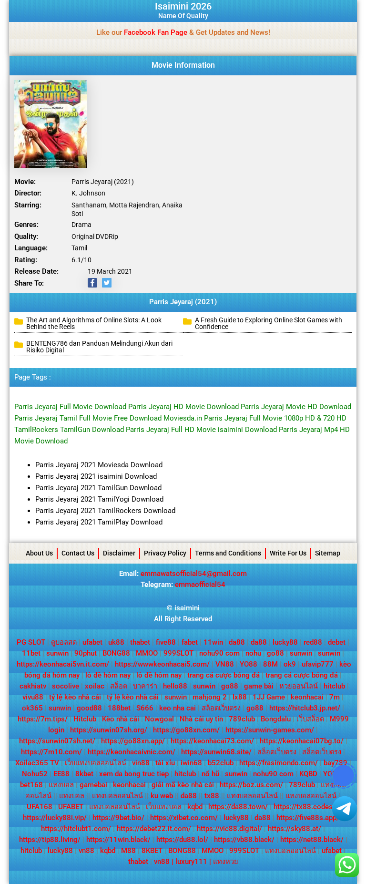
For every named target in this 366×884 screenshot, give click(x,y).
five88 (166, 642)
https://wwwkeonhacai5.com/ (162, 664)
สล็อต (118, 686)
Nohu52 (35, 774)
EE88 (61, 774)
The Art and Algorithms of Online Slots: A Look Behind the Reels (94, 323)
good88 (89, 708)
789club (242, 719)
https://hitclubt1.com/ (76, 828)
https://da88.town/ (238, 806)
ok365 (32, 708)
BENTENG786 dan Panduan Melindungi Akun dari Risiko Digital (99, 346)
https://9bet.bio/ (118, 817)
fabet (190, 642)
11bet (31, 653)
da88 (237, 642)
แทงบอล (61, 785)
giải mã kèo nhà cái (183, 785)
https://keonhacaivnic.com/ (131, 752)
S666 (144, 708)
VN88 (224, 664)
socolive (65, 686)
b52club (221, 763)
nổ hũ (210, 774)
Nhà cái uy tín (201, 719)
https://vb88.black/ (244, 839)
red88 (313, 642)
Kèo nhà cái (120, 719)
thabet (140, 642)
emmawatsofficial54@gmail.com (194, 573)
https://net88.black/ (312, 839)
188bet (119, 708)
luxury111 (191, 861)
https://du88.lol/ (182, 839)
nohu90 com (219, 653)
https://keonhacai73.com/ (212, 741)
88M (270, 664)
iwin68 (191, 763)
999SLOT (178, 653)
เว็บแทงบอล (164, 806)
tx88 (211, 795)
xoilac (94, 686)
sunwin (57, 653)
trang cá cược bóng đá (223, 675)
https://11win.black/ (118, 839)
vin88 (141, 763)
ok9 (290, 664)
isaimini (187, 608)
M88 (128, 850)
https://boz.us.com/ (251, 785)
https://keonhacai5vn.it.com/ (63, 664)
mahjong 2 (210, 697)
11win (213, 642)
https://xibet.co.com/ (184, 817)
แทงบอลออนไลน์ (117, 795)
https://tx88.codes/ (305, 806)
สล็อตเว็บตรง (221, 708)
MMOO (147, 653)
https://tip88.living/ (50, 839)
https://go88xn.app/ (133, 741)
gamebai (93, 785)
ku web (162, 795)
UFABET (70, 806)
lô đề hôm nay (108, 675)
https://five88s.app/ (307, 817)
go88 (275, 653)
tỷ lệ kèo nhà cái (75, 697)
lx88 (240, 697)
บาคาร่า (145, 686)
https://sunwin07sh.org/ (108, 730)
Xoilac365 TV (37, 763)
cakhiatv (33, 686)
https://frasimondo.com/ (278, 763)
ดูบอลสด (64, 642)
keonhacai (307, 697)
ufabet (92, 642)
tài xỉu (165, 763)
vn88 (86, 850)
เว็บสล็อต (310, 719)
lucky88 (285, 642)
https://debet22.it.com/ (154, 828)
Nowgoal (159, 719)
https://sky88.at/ (294, 828)
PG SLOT (31, 642)
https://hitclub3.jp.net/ (304, 708)
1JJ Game (269, 697)
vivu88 (32, 697)
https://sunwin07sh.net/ (57, 741)
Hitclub (84, 719)
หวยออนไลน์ (298, 686)
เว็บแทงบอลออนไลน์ (95, 763)
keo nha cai (177, 708)
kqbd (195, 806)
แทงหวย (225, 861)
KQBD (308, 774)
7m (334, 697)
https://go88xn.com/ (186, 730)
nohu (253, 653)
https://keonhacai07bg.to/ (302, 741)
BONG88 (116, 653)
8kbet (84, 774)
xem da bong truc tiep (134, 774)
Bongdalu (276, 719)
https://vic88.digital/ (229, 828)
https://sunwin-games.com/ (269, 730)
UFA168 (39, 806)
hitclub (334, 686)
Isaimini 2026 (183, 6)
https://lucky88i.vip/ (55, 817)
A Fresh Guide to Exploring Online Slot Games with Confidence (268, 323)
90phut (85, 653)
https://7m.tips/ (43, 719)
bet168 (31, 785)
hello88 (175, 686)
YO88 (248, 664)
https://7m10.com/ (51, 752)
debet (337, 642)
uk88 (116, 642)
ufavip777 (318, 664)
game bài (259, 686)
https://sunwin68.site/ (216, 752)
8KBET (152, 850)
